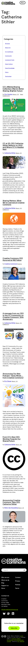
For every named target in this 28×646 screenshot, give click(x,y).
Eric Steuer (8, 381)
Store (3, 588)
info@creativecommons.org (9, 609)
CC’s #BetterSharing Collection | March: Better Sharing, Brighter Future (13, 89)
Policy (6, 72)
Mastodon (8, 613)
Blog (2, 583)
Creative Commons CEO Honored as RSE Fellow (13, 259)
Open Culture (9, 64)
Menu (22, 2)
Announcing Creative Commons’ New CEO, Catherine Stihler (11, 502)
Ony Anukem (8, 94)
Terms (17, 588)
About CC (8, 47)
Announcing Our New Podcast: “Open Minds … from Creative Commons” (13, 376)
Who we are (5, 577)
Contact (18, 577)
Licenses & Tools (9, 60)
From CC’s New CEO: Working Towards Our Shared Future (12, 439)
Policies (17, 585)
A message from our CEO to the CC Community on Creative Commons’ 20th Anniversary (13, 316)
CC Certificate (9, 52)
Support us (5, 585)
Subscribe (14, 628)
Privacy (17, 581)
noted (21, 636)
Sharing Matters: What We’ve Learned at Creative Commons (13, 203)
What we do (5, 580)
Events (20, 264)
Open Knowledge (9, 68)
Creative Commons (8, 3)
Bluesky (4, 613)
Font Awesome (20, 641)
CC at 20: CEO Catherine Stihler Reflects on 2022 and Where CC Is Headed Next (13, 146)
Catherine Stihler (10, 153)
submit (24, 570)
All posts (7, 43)
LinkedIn (13, 613)
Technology (8, 76)
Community (8, 56)
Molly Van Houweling (11, 508)
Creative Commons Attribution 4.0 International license (15, 640)
